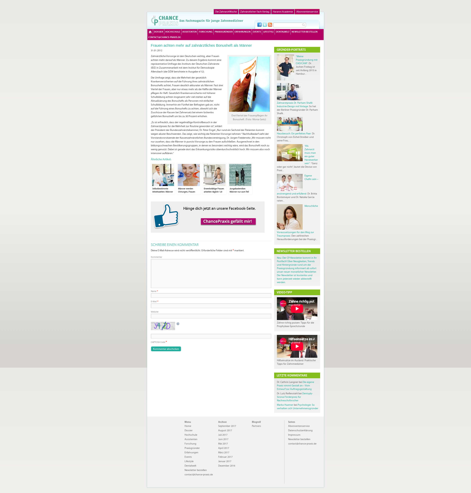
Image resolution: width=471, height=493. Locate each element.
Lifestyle (268, 31)
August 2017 (225, 430)
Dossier (158, 31)
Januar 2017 (224, 461)
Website (154, 311)
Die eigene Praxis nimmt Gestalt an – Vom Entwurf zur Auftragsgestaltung (295, 386)
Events (257, 31)
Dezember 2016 (226, 465)
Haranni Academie (283, 11)
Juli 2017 (222, 434)
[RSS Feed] (270, 24)
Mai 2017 (223, 443)
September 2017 (227, 426)
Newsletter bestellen (305, 31)
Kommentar (156, 257)
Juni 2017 (223, 439)
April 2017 (223, 448)
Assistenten (189, 31)
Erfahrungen (243, 31)
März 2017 (223, 452)
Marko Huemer (285, 404)
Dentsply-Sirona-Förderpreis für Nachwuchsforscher (295, 397)
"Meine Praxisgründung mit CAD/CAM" (307, 60)
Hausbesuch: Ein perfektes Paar (294, 133)
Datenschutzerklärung (300, 430)
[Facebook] (259, 24)
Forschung (206, 31)
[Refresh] (178, 323)
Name (154, 291)
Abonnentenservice (307, 11)
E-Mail (154, 301)
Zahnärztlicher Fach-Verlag (254, 11)
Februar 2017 (225, 456)
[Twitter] (265, 24)
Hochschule (172, 31)
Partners (256, 426)
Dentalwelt (283, 31)
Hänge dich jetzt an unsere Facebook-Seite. (219, 208)
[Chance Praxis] (197, 20)
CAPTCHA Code (158, 342)
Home (150, 32)
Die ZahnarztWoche (226, 11)
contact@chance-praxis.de (164, 37)
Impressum (294, 434)
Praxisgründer (224, 31)
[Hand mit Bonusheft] (249, 111)
